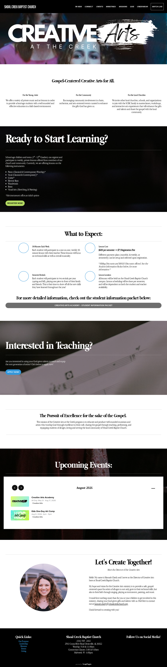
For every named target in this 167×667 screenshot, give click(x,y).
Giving (23, 651)
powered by (83, 664)
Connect (89, 7)
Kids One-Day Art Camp (43, 511)
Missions (123, 7)
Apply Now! (13, 372)
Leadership (23, 643)
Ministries (111, 7)
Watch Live (157, 7)
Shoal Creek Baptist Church (20, 7)
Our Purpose (23, 641)
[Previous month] (14, 487)
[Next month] (21, 487)
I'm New (78, 7)
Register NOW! (15, 203)
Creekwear (142, 7)
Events (99, 7)
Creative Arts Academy (43, 497)
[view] (146, 488)
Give (132, 7)
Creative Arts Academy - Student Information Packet (83, 305)
